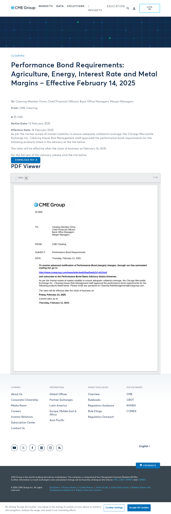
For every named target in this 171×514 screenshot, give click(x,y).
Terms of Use (102, 488)
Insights (95, 10)
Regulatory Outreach (101, 417)
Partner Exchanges (61, 400)
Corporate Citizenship (24, 400)
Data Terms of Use (120, 488)
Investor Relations (22, 417)
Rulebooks (94, 400)
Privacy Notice (69, 488)
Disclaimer (55, 488)
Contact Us (18, 428)
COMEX (131, 411)
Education (116, 6)
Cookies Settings (114, 508)
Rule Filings (95, 411)
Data (60, 6)
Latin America (58, 405)
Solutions (76, 6)
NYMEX (131, 405)
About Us (16, 394)
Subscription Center (23, 422)
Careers (16, 411)
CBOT (130, 400)
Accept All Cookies (139, 508)
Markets (46, 6)
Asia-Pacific (57, 420)
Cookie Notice (86, 488)
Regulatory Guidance (101, 405)
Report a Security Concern (89, 490)
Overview (94, 394)
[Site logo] (23, 8)
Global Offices (58, 394)
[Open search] (128, 8)
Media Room (19, 405)
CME (129, 394)
